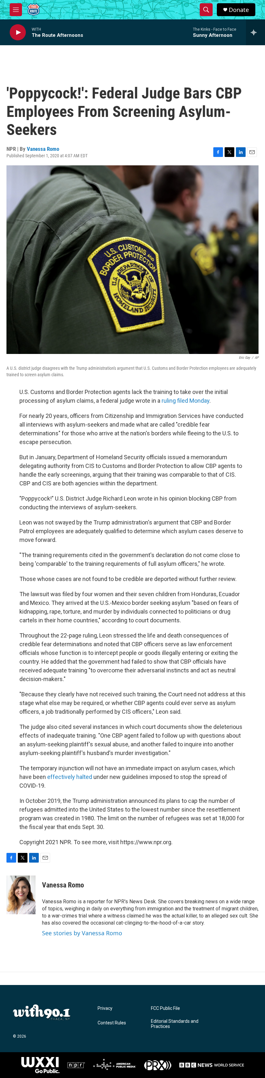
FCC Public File (165, 1008)
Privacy (105, 1008)
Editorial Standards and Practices (174, 1024)
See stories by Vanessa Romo (82, 933)
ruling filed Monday (185, 400)
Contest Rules (112, 1023)
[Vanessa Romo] (21, 895)
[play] (18, 32)
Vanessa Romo (43, 149)
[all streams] (255, 32)
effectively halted (69, 776)
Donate (239, 9)
